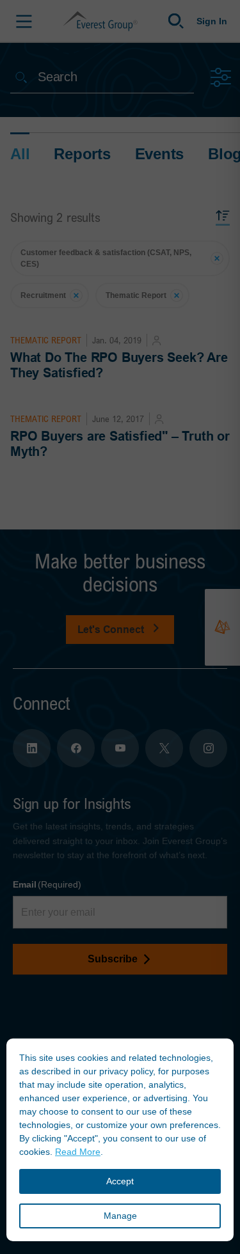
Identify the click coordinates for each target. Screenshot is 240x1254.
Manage (120, 1216)
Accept (120, 1181)
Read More (77, 1152)
